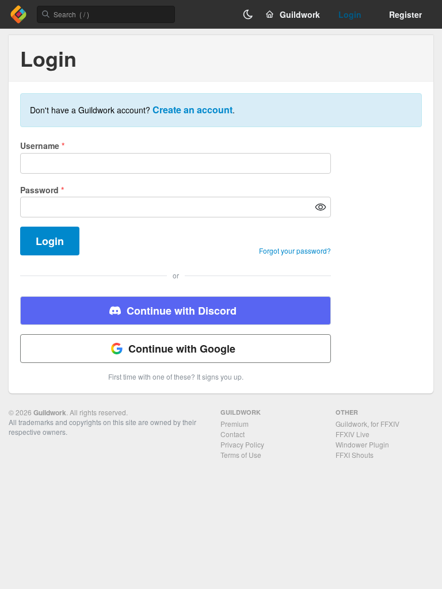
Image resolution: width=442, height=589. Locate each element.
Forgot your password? (295, 250)
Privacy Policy (242, 444)
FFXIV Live (352, 434)
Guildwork (49, 412)
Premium (234, 424)
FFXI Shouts (355, 455)
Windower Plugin (362, 444)
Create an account (193, 109)
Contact (232, 434)
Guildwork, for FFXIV (367, 424)
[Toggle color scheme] (248, 14)
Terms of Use (240, 455)
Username (42, 145)
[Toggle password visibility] (320, 207)
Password (42, 190)
